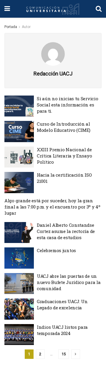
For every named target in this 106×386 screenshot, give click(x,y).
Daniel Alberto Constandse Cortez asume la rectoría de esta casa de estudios (66, 231)
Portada (10, 27)
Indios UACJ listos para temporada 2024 (62, 330)
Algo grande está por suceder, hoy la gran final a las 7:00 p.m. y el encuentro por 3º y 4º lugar (52, 207)
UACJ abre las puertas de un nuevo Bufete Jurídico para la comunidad (68, 282)
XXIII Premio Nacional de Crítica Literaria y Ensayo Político (64, 156)
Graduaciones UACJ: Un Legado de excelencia (62, 304)
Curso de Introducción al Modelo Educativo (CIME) (63, 127)
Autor (26, 27)
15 (64, 354)
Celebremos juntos (56, 250)
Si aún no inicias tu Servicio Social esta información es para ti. (67, 105)
